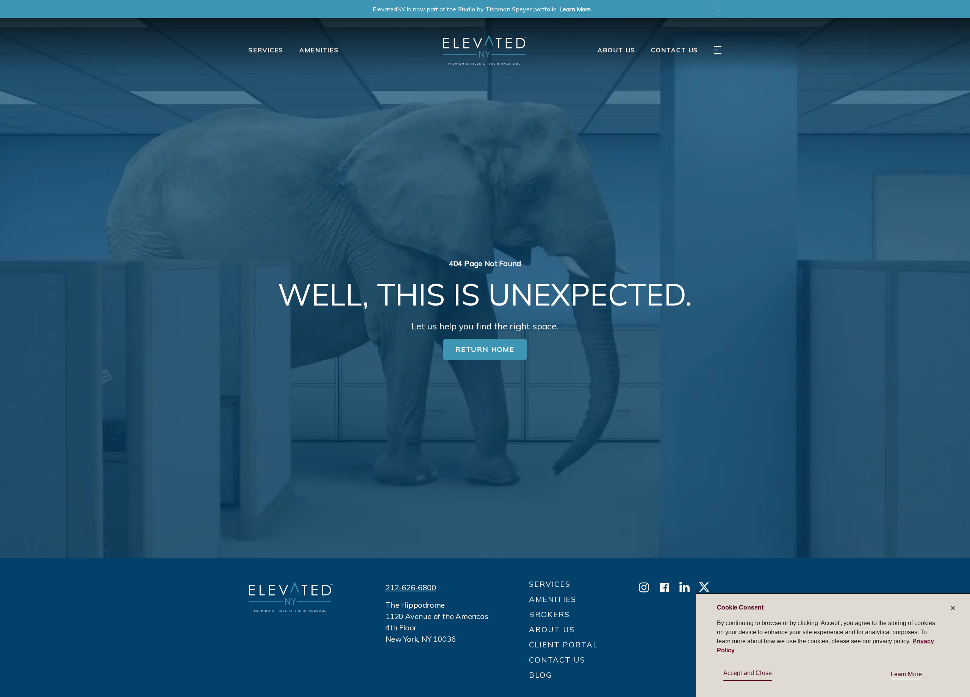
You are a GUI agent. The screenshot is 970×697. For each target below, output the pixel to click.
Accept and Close (747, 673)
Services (266, 50)
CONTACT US (674, 50)
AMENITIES (319, 50)
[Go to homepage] (291, 597)
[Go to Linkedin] (684, 588)
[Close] (953, 608)
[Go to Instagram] (643, 588)
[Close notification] (718, 9)
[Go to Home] (485, 50)
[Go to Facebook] (664, 588)
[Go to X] (704, 588)
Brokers (549, 614)
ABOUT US (616, 50)
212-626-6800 (410, 587)
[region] (833, 645)
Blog (540, 675)
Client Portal (563, 644)
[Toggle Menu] (717, 50)
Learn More (906, 674)
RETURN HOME (485, 349)
